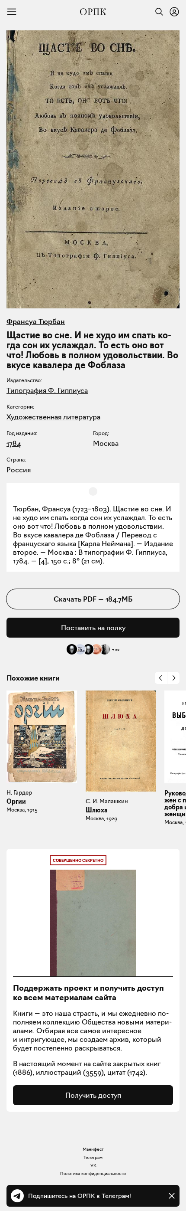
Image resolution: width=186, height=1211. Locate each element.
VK (93, 1165)
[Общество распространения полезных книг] (93, 11)
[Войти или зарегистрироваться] (174, 12)
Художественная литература (53, 416)
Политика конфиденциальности (93, 1173)
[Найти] (157, 11)
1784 (13, 443)
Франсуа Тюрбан (35, 321)
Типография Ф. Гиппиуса (47, 390)
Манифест (93, 1149)
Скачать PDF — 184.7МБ (93, 599)
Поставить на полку (93, 627)
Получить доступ (93, 1095)
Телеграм (93, 1157)
